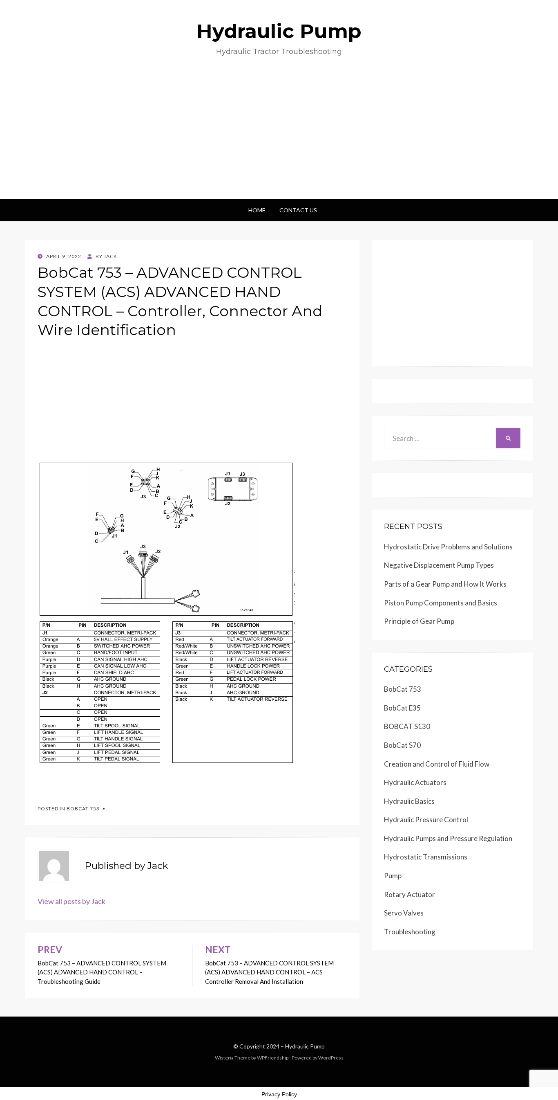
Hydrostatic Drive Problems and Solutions (448, 546)
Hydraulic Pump (279, 31)
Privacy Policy (279, 1094)
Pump (393, 875)
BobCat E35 (402, 708)
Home (257, 210)
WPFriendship (272, 1058)
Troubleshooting (409, 931)
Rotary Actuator (409, 894)
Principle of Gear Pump (419, 621)
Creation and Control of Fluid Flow (436, 764)
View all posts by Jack (71, 901)
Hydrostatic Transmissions (425, 857)
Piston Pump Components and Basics (440, 602)
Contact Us (298, 210)
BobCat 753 (83, 808)
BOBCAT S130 (407, 726)
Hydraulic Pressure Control (426, 819)
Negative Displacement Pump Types (439, 565)
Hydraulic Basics (409, 801)
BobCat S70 (402, 745)
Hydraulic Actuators (415, 782)
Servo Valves (404, 913)
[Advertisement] (279, 137)
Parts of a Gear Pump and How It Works (445, 584)
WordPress (331, 1058)
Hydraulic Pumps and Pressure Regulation (448, 838)
